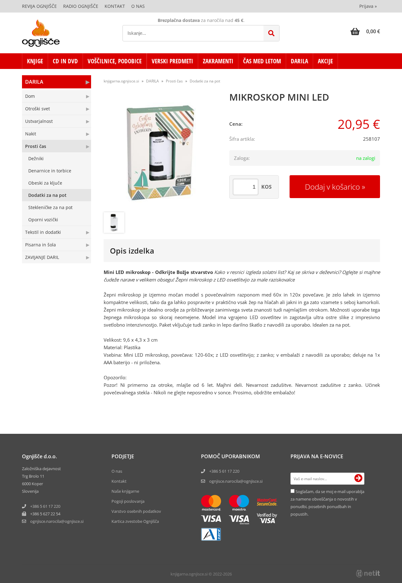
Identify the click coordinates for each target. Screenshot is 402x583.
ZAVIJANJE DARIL (42, 257)
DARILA (299, 61)
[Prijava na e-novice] (358, 479)
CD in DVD (65, 61)
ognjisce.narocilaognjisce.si (57, 521)
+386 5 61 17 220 (45, 506)
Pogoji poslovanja (127, 501)
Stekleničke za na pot (50, 207)
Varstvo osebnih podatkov (136, 511)
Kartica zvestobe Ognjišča (135, 521)
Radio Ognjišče (80, 6)
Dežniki (36, 158)
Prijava (368, 6)
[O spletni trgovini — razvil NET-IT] (368, 573)
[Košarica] (365, 31)
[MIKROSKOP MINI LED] (160, 152)
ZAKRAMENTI (218, 61)
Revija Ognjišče (39, 6)
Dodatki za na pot (47, 195)
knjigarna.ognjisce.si (121, 81)
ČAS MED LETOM (262, 61)
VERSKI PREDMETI (172, 61)
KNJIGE (35, 61)
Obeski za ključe (45, 183)
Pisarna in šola (40, 245)
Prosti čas (35, 146)
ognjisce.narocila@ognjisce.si (236, 481)
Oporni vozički (43, 220)
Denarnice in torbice (49, 171)
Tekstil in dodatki (43, 232)
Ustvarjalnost (39, 121)
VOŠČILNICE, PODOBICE (115, 61)
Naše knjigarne (125, 491)
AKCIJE (325, 61)
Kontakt (115, 6)
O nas (138, 6)
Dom (30, 96)
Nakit (30, 134)
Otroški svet (37, 109)
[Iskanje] (271, 33)
